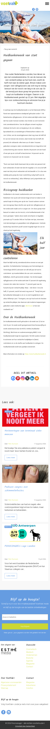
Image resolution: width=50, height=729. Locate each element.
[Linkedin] (32, 378)
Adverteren (31, 685)
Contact (29, 666)
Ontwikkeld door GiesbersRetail (25, 726)
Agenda (29, 661)
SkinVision (29, 306)
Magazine (30, 664)
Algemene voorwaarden (11, 682)
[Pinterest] (18, 378)
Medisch (29, 652)
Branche (29, 658)
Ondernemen (31, 655)
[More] (37, 378)
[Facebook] (13, 378)
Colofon (29, 688)
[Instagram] (23, 378)
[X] (27, 378)
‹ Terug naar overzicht (10, 49)
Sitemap (4, 688)
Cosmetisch (31, 649)
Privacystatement (8, 685)
